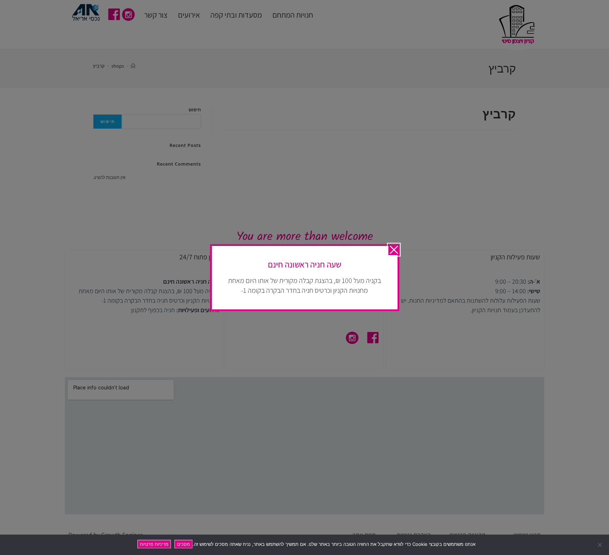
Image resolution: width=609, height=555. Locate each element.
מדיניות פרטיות (154, 544)
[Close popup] (393, 249)
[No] (600, 544)
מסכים (183, 544)
